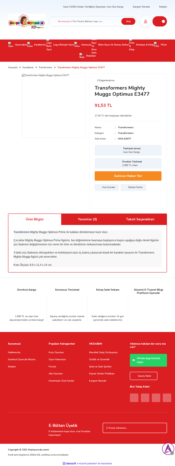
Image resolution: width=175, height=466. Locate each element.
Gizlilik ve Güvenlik (99, 359)
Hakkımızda (14, 352)
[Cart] (159, 21)
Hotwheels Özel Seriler (61, 380)
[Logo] (26, 21)
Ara (128, 21)
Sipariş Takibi (144, 376)
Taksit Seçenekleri (140, 219)
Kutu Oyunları (56, 352)
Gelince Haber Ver (128, 176)
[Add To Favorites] (98, 197)
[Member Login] (145, 21)
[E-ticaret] (87, 463)
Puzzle (52, 366)
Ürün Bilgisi (35, 219)
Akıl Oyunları (56, 373)
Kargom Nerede (141, 6)
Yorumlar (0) (87, 219)
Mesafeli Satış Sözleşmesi (103, 352)
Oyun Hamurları (57, 359)
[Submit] (162, 428)
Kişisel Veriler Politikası (102, 373)
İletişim (163, 6)
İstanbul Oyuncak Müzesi (21, 359)
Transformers (125, 127)
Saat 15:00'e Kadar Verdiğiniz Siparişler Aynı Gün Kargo (93, 6)
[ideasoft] (69, 463)
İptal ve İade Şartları (100, 366)
